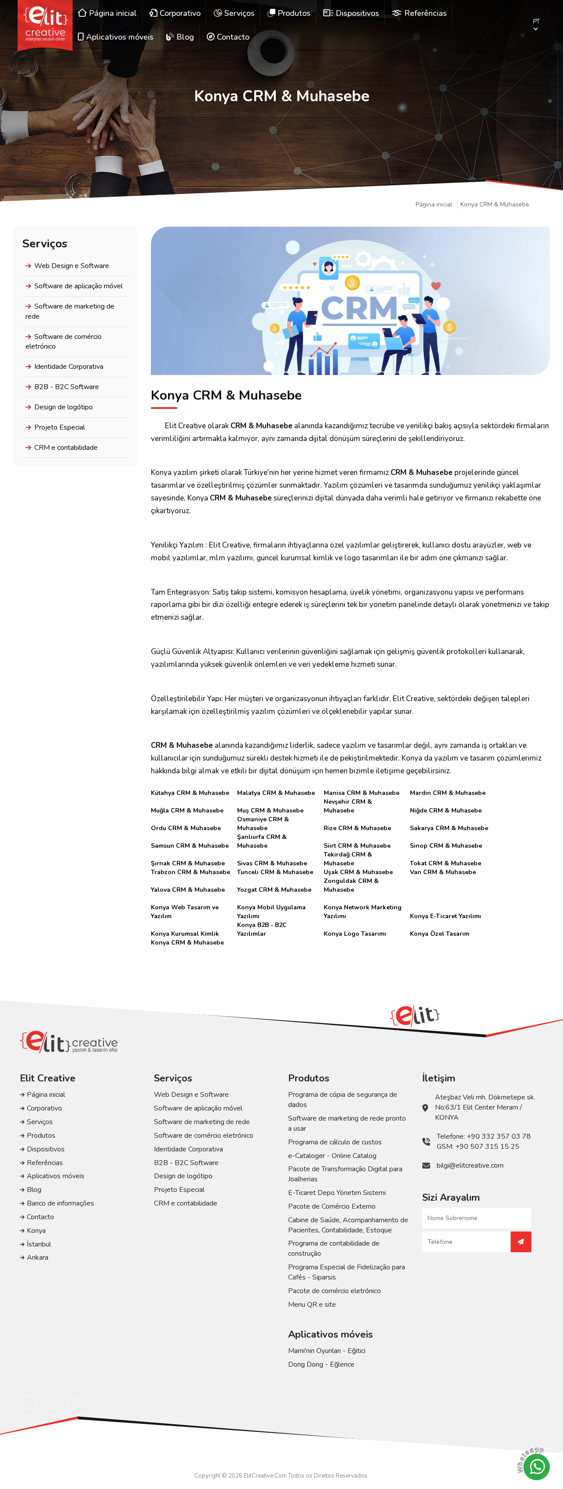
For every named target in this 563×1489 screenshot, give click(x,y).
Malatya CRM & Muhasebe (276, 793)
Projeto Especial (59, 427)
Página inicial (434, 205)
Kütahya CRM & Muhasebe (190, 793)
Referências (45, 1163)
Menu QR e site (312, 1304)
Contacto (40, 1217)
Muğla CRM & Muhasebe (187, 810)
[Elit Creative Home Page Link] (45, 25)
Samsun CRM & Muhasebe (190, 846)
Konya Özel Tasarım (439, 934)
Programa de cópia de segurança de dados (342, 1100)
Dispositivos (46, 1149)
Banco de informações (60, 1203)
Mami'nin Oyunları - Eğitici (327, 1351)
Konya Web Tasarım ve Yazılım (185, 907)
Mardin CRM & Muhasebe (448, 793)
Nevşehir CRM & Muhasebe (348, 802)
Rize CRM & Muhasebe (357, 828)
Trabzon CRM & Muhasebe (190, 872)
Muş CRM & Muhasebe (270, 810)
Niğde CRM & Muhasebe (446, 810)
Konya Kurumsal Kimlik (185, 934)
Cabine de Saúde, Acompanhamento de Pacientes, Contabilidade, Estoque (348, 1225)
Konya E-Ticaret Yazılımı (445, 916)
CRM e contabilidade (66, 447)
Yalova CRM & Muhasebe (188, 890)
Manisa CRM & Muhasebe (361, 793)
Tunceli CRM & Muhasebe (275, 872)
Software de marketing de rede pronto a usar (347, 1123)
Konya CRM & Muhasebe (495, 205)
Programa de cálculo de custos (335, 1142)
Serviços (40, 1122)
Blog (34, 1190)
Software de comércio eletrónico (64, 342)
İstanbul (39, 1244)
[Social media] (30, 1402)
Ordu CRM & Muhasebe (186, 828)
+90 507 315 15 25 (487, 1146)
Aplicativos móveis (55, 1176)
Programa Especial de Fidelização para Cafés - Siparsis (346, 1272)
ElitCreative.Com (265, 1476)
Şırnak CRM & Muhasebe (188, 863)
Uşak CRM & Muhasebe (358, 872)
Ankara (37, 1257)
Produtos (41, 1135)
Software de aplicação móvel (78, 286)
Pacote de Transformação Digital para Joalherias (345, 1174)
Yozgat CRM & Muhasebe (274, 890)
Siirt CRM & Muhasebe (357, 846)
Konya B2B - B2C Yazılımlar (262, 925)
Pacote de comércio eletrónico (334, 1291)
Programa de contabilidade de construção (334, 1248)
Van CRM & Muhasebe (443, 872)
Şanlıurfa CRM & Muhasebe (262, 837)
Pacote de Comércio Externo (332, 1206)
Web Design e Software (71, 266)
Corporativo (44, 1108)
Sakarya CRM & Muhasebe (449, 828)
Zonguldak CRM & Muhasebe (351, 881)
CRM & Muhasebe (261, 426)
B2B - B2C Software (66, 387)
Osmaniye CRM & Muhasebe (263, 819)
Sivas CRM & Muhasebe (272, 863)
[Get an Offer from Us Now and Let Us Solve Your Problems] (521, 1242)
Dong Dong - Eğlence (321, 1364)
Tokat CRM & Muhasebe (445, 863)
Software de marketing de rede (70, 311)
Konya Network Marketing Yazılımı (363, 907)
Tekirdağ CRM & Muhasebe (348, 854)
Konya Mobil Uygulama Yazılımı (271, 907)
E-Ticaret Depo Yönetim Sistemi (337, 1193)
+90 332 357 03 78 (499, 1136)
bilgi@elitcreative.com (470, 1165)
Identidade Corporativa (68, 366)
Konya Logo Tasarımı (355, 934)
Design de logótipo (63, 407)
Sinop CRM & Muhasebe (446, 846)
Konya (36, 1230)
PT (536, 22)
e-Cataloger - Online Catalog (332, 1156)
